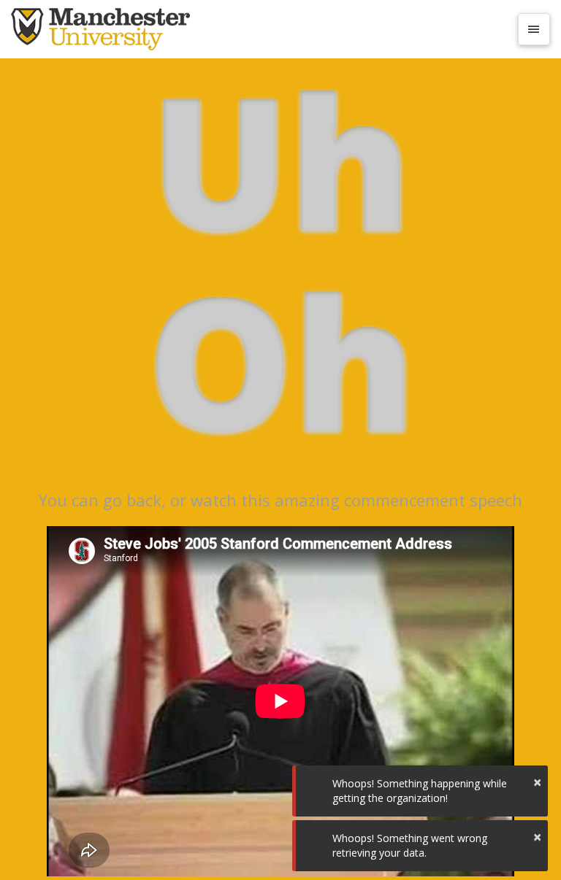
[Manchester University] (260, 29)
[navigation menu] (534, 29)
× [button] (537, 782)
